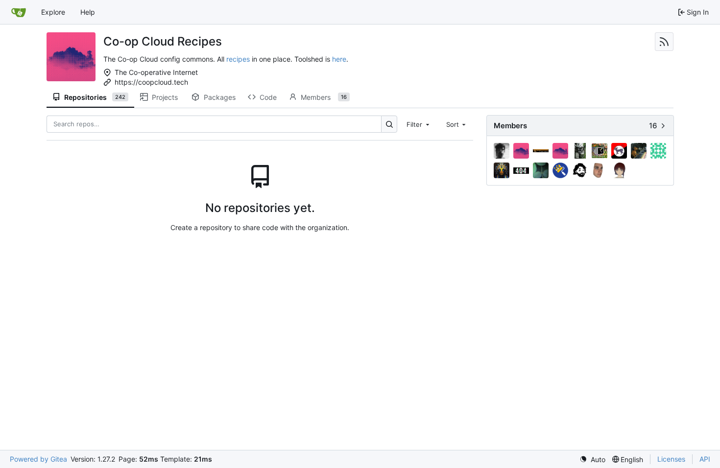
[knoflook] (639, 151)
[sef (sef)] (580, 170)
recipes (238, 59)
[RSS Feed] (664, 41)
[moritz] (521, 170)
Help (87, 12)
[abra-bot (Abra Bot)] (521, 151)
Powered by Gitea (38, 459)
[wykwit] (619, 170)
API (704, 459)
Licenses (671, 459)
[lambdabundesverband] (658, 151)
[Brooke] (541, 151)
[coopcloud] (560, 151)
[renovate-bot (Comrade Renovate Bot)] (560, 170)
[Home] (18, 12)
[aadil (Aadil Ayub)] (501, 151)
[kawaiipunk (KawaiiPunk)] (619, 151)
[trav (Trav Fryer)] (599, 170)
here (339, 59)
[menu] (592, 459)
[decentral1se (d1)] (580, 151)
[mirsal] (501, 170)
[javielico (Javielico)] (599, 151)
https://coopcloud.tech (151, 82)
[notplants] (541, 170)
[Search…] (389, 124)
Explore (53, 12)
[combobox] (419, 124)
